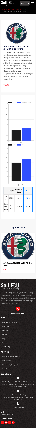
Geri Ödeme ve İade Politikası (10, 356)
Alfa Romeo (11, 9)
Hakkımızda (5, 326)
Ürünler (4, 334)
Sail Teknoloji (6, 347)
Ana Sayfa (4, 9)
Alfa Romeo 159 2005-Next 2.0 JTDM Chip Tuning (16, 264)
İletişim (4, 343)
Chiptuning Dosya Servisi (9, 322)
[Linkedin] (13, 422)
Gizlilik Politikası (7, 361)
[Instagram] (9, 422)
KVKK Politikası (7, 369)
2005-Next (22, 9)
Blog (3, 339)
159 (17, 9)
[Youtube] (6, 422)
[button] (24, 26)
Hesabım (5, 330)
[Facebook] (2, 422)
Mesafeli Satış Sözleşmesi (10, 365)
